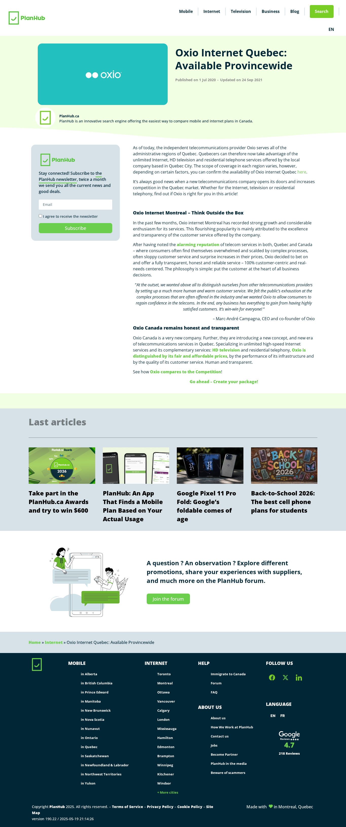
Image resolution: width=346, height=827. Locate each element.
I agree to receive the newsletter (70, 216)
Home (35, 642)
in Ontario (89, 737)
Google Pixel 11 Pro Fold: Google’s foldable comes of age (206, 506)
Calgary (163, 710)
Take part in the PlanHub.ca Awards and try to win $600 (58, 501)
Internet (211, 11)
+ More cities (167, 792)
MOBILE (77, 663)
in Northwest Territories (101, 774)
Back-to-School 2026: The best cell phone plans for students (283, 501)
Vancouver (166, 701)
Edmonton (166, 747)
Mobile (186, 11)
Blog (294, 11)
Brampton (165, 756)
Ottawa (163, 692)
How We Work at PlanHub (232, 727)
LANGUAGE (279, 704)
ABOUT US (210, 707)
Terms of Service (127, 806)
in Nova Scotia (92, 719)
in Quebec (89, 747)
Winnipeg (165, 765)
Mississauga (167, 728)
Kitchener (165, 774)
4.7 (289, 745)
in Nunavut (90, 728)
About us (218, 718)
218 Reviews (289, 753)
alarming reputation (198, 244)
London (163, 719)
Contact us (219, 736)
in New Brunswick (96, 710)
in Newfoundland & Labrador (105, 765)
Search (322, 11)
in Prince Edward (94, 692)
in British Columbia (96, 683)
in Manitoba (91, 701)
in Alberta (89, 674)
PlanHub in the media (229, 763)
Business (271, 11)
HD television (226, 350)
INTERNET (156, 663)
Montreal (165, 683)
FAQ (214, 692)
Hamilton (165, 737)
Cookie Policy (189, 806)
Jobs (214, 745)
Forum (216, 683)
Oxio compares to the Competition (185, 372)
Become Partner (224, 754)
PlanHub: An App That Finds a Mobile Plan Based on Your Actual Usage (133, 506)
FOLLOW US (279, 663)
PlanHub (57, 806)
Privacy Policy (160, 806)
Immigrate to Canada (228, 674)
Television (241, 11)
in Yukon (88, 783)
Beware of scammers (228, 772)
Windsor (164, 783)
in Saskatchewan (95, 756)
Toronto (164, 674)
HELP (203, 663)
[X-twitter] (285, 677)
